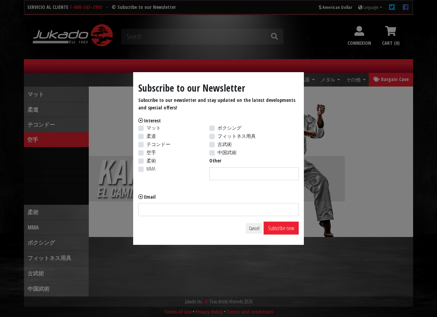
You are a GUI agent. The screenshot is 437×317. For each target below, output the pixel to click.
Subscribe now (281, 228)
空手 (151, 152)
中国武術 (227, 152)
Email (150, 197)
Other (215, 160)
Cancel (254, 228)
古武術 (224, 144)
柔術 (151, 160)
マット (153, 127)
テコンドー (158, 144)
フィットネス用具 (236, 136)
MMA (150, 169)
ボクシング (229, 127)
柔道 (151, 136)
